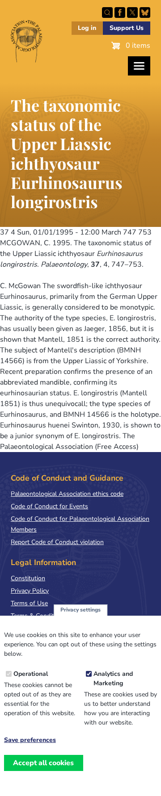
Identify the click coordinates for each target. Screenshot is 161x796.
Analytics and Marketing (113, 678)
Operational (30, 674)
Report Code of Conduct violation (57, 542)
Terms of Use (29, 603)
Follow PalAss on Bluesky (145, 12)
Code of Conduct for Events (49, 506)
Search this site (107, 12)
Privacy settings (80, 609)
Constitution (28, 578)
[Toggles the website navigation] (139, 65)
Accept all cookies (43, 763)
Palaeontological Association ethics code (67, 494)
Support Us (127, 28)
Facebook (119, 12)
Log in (87, 28)
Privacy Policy (30, 591)
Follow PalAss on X (132, 12)
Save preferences (30, 740)
